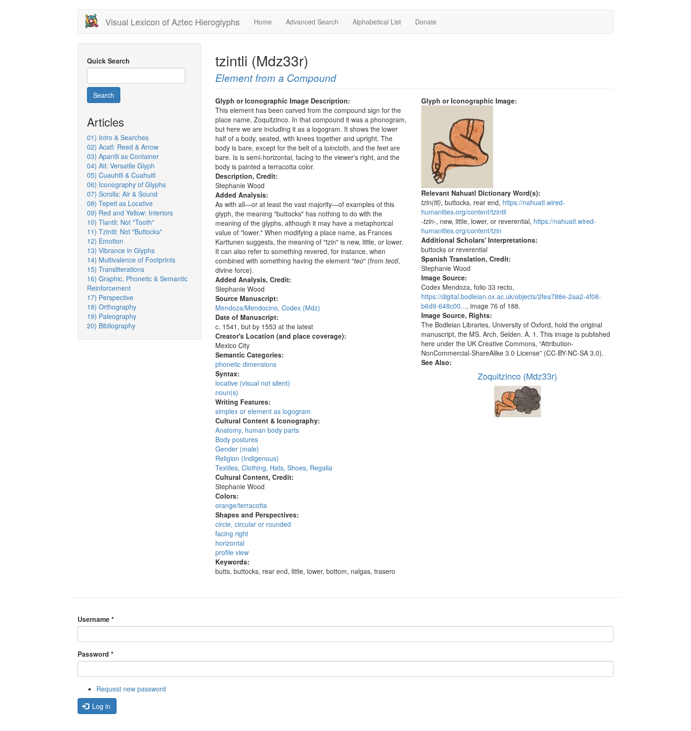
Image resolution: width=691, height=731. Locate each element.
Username (96, 619)
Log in (100, 706)
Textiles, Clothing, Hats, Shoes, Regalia (273, 467)
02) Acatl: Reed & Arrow (122, 146)
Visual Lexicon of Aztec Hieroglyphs (172, 22)
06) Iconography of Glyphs (126, 184)
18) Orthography (111, 306)
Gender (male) (237, 448)
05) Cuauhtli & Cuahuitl (121, 175)
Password (95, 654)
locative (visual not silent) (252, 383)
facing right (231, 533)
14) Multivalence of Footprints (131, 259)
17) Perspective (110, 297)
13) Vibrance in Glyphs (121, 250)
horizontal (229, 543)
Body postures (236, 439)
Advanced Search (312, 21)
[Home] (95, 21)
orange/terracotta (241, 505)
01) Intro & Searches (118, 137)
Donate (426, 21)
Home (263, 21)
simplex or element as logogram (263, 411)
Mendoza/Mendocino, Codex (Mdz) (267, 307)
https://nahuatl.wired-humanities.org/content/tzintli (493, 207)
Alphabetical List (377, 21)
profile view (232, 552)
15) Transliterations (115, 269)
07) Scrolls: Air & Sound (122, 194)
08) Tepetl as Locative (120, 203)
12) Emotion (105, 241)
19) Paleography (111, 316)
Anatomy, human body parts (257, 430)
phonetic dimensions (245, 364)
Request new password (131, 688)
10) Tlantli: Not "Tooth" (120, 222)
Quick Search (108, 60)
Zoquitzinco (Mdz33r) (517, 376)
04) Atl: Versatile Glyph (121, 165)
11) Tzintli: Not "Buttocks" (124, 231)
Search (103, 95)
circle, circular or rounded (253, 524)
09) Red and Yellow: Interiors (130, 212)
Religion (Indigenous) (247, 458)
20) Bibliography (111, 325)
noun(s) (226, 392)
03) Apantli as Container (123, 156)
